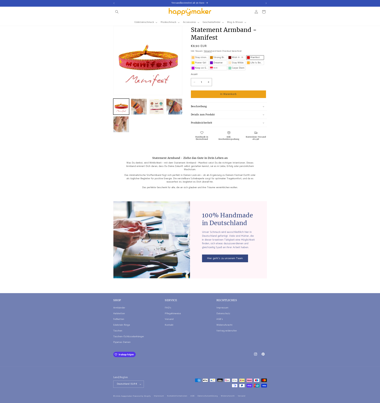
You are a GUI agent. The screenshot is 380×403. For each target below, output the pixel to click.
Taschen (117, 331)
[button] (117, 12)
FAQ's (168, 308)
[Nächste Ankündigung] (266, 3)
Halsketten (119, 314)
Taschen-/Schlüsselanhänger (128, 337)
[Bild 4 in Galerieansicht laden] (174, 107)
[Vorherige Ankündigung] (114, 3)
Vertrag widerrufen (226, 331)
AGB (192, 396)
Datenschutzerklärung (208, 396)
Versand (208, 51)
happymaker (126, 396)
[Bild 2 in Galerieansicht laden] (139, 107)
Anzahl (194, 74)
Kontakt (169, 325)
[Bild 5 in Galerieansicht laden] (121, 124)
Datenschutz (223, 314)
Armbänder (119, 308)
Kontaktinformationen (177, 396)
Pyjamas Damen (122, 342)
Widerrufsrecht (224, 325)
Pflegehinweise (173, 314)
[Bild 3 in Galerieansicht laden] (157, 107)
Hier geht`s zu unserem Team (225, 258)
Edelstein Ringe (121, 325)
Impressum (222, 308)
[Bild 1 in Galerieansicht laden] (121, 107)
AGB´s (219, 319)
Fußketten (118, 319)
